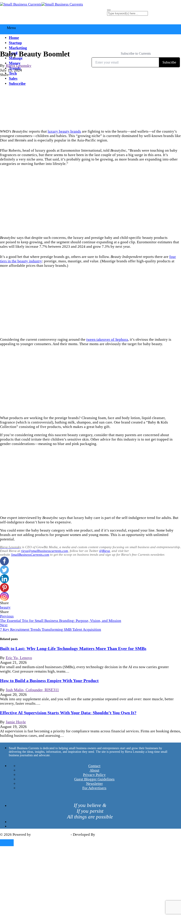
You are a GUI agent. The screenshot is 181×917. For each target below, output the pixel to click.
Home (14, 37)
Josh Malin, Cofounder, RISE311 (32, 690)
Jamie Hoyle (16, 722)
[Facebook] (4, 561)
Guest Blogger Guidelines (94, 779)
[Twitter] (4, 569)
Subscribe (17, 83)
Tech (13, 73)
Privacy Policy (94, 775)
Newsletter (94, 784)
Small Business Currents (51, 834)
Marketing (18, 48)
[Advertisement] (90, 201)
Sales (13, 78)
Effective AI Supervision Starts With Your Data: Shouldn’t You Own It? (68, 712)
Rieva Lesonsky (18, 65)
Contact (94, 766)
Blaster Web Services (112, 834)
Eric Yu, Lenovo (19, 658)
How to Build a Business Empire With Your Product (49, 680)
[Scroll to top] (7, 842)
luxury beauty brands (64, 131)
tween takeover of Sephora (107, 339)
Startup (15, 43)
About (94, 770)
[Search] (109, 10)
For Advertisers (94, 788)
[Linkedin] (4, 578)
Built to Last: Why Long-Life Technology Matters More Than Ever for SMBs (73, 648)
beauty (5, 607)
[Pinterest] (4, 587)
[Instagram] (4, 596)
